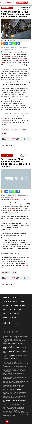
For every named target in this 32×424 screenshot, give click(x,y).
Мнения (23, 305)
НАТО (24, 103)
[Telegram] (10, 43)
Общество (16, 297)
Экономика (7, 301)
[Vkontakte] (6, 43)
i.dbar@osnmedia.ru (12, 351)
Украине (12, 56)
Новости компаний (9, 317)
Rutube (20, 139)
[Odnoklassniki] (3, 43)
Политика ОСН (25, 400)
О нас (20, 309)
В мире (5, 305)
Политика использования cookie (12, 401)
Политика (6, 297)
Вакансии (19, 343)
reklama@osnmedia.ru (21, 355)
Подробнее (20, 386)
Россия (5, 129)
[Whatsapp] (14, 43)
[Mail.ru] (18, 43)
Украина (15, 129)
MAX (13, 139)
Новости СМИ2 (7, 146)
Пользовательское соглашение (11, 400)
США (4, 133)
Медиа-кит (18, 389)
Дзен (6, 139)
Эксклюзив (14, 305)
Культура (13, 309)
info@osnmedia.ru (11, 343)
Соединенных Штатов (18, 199)
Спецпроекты (14, 313)
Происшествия (18, 301)
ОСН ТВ (5, 313)
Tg (28, 139)
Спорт (5, 309)
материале (4, 122)
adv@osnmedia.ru (7, 356)
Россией (4, 54)
